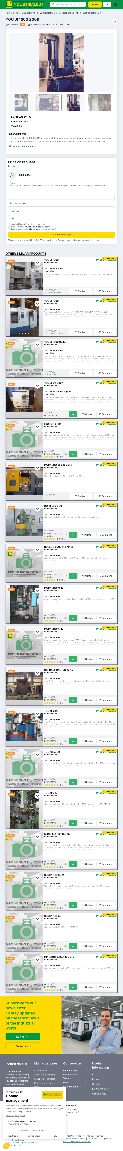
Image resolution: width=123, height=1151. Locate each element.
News (66, 1082)
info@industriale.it (16, 1140)
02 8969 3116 (14, 1145)
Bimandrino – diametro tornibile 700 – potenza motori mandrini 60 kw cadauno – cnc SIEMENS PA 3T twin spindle (79, 887)
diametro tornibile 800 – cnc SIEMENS (60, 927)
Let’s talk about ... (72, 1086)
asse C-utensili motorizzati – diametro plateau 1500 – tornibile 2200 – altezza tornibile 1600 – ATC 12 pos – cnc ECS (78, 682)
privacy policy (71, 240)
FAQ (94, 1074)
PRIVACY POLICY (100, 1089)
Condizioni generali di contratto (39, 229)
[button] (19, 333)
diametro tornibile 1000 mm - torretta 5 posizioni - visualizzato (72, 517)
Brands (95, 1079)
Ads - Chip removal (26, 13)
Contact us (21, 1046)
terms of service (88, 240)
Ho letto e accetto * (31, 226)
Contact (82, 291)
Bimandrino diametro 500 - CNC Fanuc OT (62, 476)
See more (107, 291)
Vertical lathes (47, 13)
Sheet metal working (44, 1074)
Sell (97, 4)
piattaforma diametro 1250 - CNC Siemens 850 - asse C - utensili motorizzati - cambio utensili (78, 559)
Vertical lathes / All (68, 13)
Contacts (96, 1084)
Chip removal (40, 1070)
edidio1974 (25, 174)
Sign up (24, 1036)
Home (9, 13)
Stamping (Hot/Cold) (44, 1079)
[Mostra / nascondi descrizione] (22, 146)
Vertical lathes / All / (93, 13)
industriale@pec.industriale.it (26, 1143)
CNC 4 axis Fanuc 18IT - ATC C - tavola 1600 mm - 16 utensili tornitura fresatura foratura (79, 275)
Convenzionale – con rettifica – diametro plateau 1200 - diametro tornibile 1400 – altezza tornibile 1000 (80, 600)
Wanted (67, 1078)
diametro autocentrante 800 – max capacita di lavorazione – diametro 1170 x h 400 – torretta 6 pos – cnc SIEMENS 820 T (78, 969)
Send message (63, 234)
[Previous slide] (16, 62)
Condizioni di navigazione (37, 226)
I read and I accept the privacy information (28, 224)
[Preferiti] (115, 21)
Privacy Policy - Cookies (74, 1138)
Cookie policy (99, 1093)
